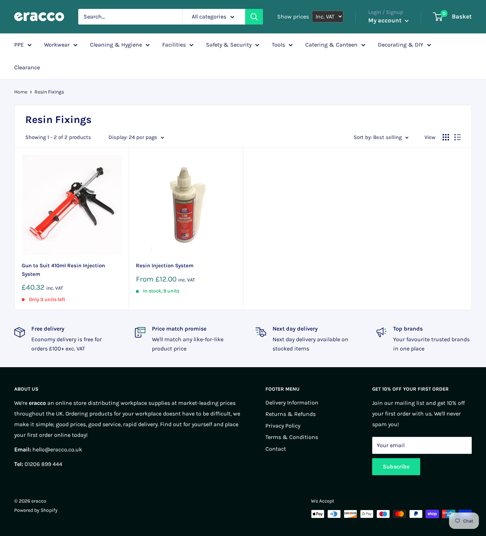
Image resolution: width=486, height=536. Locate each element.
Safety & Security (229, 44)
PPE (19, 44)
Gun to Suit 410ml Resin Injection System (63, 269)
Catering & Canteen (331, 44)
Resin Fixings (49, 92)
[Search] (254, 17)
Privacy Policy (282, 425)
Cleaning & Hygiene (116, 44)
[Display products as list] (457, 137)
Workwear (57, 44)
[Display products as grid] (446, 137)
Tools (278, 44)
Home (20, 92)
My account (385, 20)
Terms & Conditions (291, 437)
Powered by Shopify (36, 510)
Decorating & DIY (400, 44)
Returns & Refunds (290, 414)
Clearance (27, 67)
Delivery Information (291, 402)
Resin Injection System (165, 265)
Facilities (174, 44)
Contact (275, 448)
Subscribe (396, 466)
